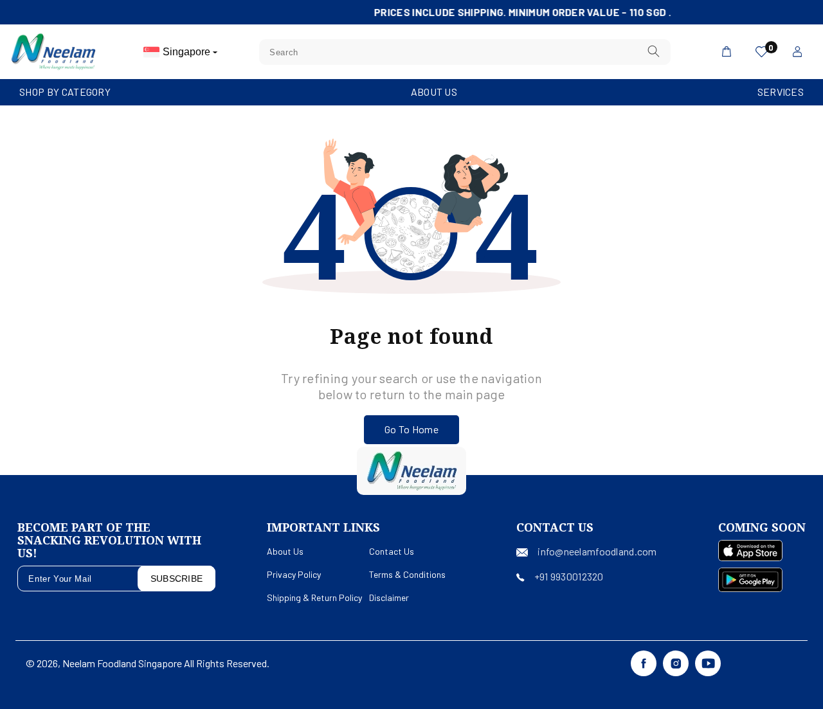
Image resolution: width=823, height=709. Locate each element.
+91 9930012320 (569, 576)
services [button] (780, 91)
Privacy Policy (294, 574)
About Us (434, 91)
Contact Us (391, 551)
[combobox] (465, 52)
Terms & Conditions (407, 574)
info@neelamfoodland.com (597, 551)
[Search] (654, 51)
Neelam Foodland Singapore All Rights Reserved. (165, 663)
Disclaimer (389, 597)
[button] (65, 92)
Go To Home (411, 429)
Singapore (188, 51)
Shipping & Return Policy (314, 597)
